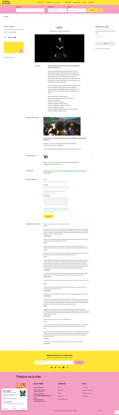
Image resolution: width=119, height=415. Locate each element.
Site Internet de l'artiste (9, 57)
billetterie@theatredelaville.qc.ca (44, 395)
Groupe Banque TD (52, 162)
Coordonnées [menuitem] (91, 2)
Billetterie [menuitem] (57, 2)
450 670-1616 (41, 394)
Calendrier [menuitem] (49, 2)
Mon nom (45, 179)
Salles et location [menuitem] (76, 2)
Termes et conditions (57, 410)
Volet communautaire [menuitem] (86, 393)
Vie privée (75, 410)
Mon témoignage (47, 195)
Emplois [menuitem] (59, 393)
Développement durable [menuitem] (63, 399)
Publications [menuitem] (60, 396)
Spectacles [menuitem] (41, 2)
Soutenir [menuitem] (84, 2)
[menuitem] (6, 2)
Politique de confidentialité (67, 410)
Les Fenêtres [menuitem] (85, 387)
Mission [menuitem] (59, 387)
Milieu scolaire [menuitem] (68, 2)
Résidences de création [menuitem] (87, 390)
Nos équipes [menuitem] (60, 390)
